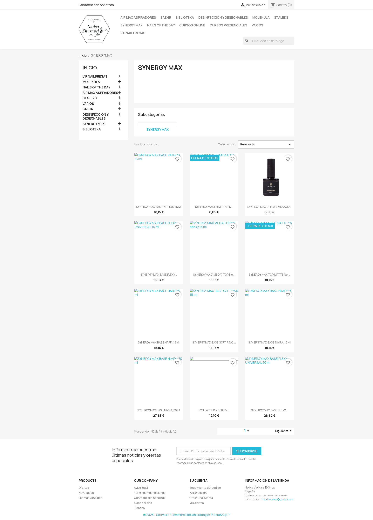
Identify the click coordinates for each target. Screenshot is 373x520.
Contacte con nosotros (96, 5)
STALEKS (281, 17)
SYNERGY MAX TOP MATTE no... (269, 274)
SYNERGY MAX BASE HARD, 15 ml (159, 342)
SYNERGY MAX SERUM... (214, 410)
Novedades (86, 493)
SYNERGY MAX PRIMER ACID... (214, 207)
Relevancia (266, 144)
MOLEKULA (261, 17)
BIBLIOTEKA (185, 17)
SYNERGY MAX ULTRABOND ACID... (269, 207)
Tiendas (139, 508)
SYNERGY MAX (131, 25)
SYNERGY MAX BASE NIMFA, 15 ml (269, 342)
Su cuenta (198, 480)
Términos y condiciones (150, 493)
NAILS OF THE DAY (161, 25)
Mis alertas (196, 503)
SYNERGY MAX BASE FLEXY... (158, 274)
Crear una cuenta (201, 498)
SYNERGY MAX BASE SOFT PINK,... (214, 342)
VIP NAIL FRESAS (132, 33)
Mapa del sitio (143, 503)
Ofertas (84, 487)
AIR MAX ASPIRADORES (138, 17)
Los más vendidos (90, 498)
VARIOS (257, 25)
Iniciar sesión (198, 493)
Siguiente (284, 431)
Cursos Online (192, 25)
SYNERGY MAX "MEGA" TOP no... (214, 274)
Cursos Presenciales (228, 25)
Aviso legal (141, 487)
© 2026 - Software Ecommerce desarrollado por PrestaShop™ (186, 515)
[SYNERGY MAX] (157, 124)
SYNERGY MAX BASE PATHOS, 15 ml (158, 207)
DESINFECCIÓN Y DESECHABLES (223, 17)
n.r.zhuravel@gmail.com (277, 499)
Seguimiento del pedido (205, 487)
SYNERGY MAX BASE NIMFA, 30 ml (158, 410)
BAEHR (165, 17)
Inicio (90, 67)
